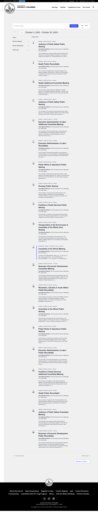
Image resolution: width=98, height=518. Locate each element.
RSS (77, 1)
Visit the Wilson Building (65, 494)
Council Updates (62, 491)
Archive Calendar (83, 494)
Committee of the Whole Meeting (51, 248)
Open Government (32, 491)
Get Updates (71, 1)
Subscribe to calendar (81, 461)
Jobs (71, 491)
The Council (86, 7)
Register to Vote (47, 491)
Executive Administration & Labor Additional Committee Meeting (52, 123)
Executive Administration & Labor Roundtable (52, 144)
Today (22, 32)
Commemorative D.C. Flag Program (34, 494)
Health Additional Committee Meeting (53, 83)
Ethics (51, 494)
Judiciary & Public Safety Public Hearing (51, 45)
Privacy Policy (14, 494)
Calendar (63, 7)
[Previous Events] (15, 32)
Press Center (82, 1)
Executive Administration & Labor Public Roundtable (52, 351)
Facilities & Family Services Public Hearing (52, 206)
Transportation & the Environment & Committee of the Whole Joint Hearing (53, 227)
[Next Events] (18, 32)
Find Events (74, 26)
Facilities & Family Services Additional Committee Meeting (50, 372)
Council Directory (81, 491)
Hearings (55, 7)
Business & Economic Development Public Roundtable (53, 434)
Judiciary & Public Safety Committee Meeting (53, 413)
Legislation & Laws (74, 7)
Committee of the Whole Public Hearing (51, 310)
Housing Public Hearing (48, 186)
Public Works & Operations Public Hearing (52, 165)
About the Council (16, 491)
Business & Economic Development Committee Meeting (53, 267)
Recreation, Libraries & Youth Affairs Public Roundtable (53, 288)
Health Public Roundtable (48, 64)
